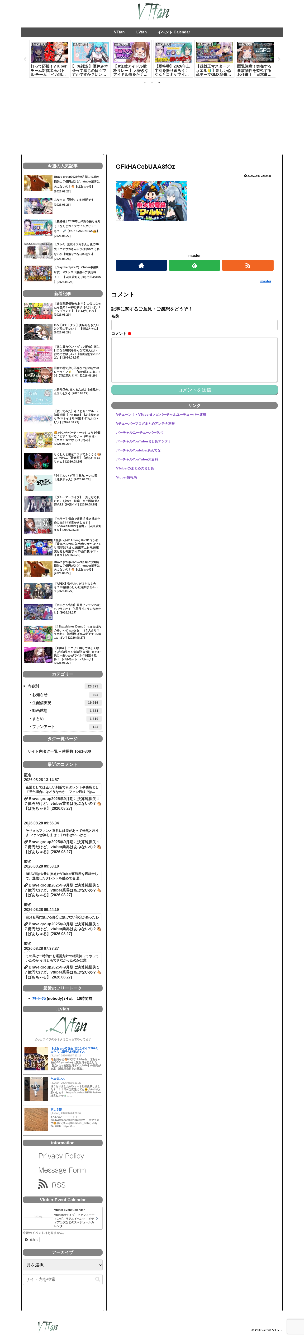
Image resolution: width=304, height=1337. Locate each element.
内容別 (63, 686)
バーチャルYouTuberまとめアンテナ (143, 441)
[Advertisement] (152, 118)
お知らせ (65, 695)
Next (279, 59)
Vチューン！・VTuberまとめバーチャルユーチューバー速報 (161, 414)
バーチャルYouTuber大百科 (137, 459)
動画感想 (65, 711)
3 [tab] (159, 82)
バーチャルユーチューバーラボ (139, 432)
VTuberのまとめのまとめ (135, 468)
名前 (115, 316)
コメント (121, 334)
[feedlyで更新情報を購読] (194, 265)
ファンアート (65, 727)
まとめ (65, 719)
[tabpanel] (49, 58)
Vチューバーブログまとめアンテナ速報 (145, 423)
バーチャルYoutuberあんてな (138, 450)
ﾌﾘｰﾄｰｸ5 (39, 998)
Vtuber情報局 (126, 477)
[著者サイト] (141, 265)
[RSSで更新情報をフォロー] (247, 265)
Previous (25, 59)
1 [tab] (144, 82)
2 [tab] (152, 82)
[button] (31, 1239)
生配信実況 (65, 703)
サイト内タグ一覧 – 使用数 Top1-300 (57, 751)
